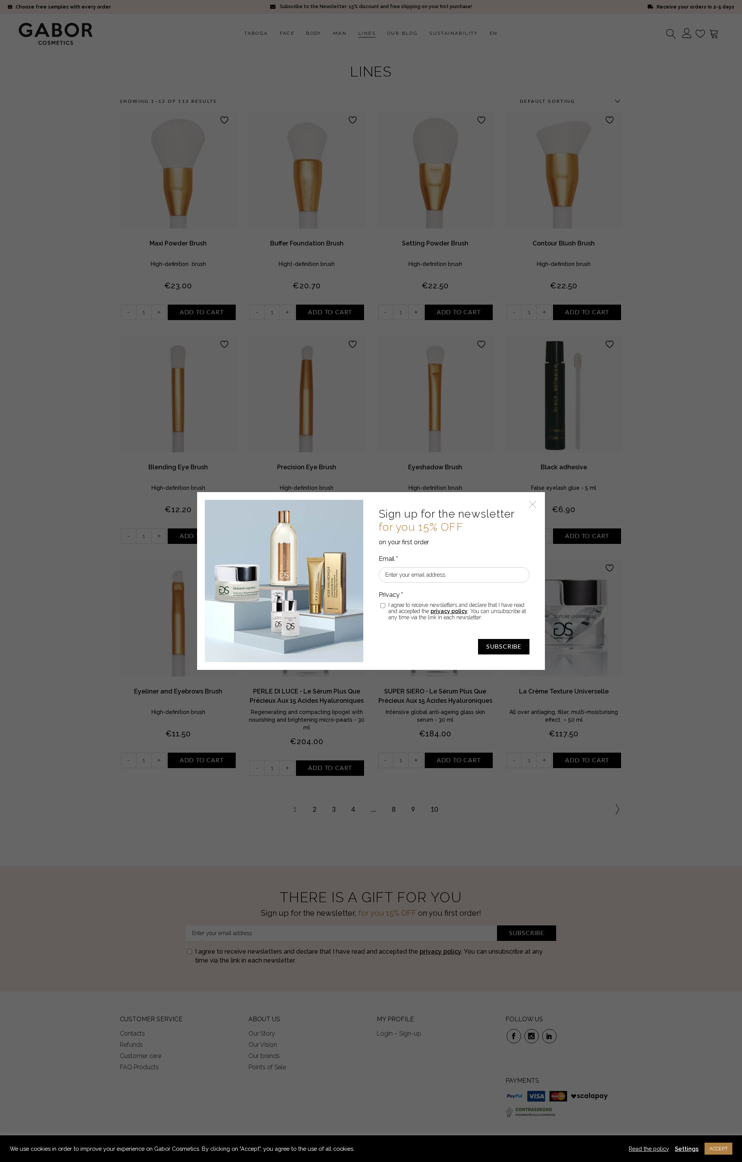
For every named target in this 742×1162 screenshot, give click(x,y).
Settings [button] (687, 1148)
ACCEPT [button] (718, 1149)
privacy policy (449, 611)
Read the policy (649, 1148)
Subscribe (503, 647)
